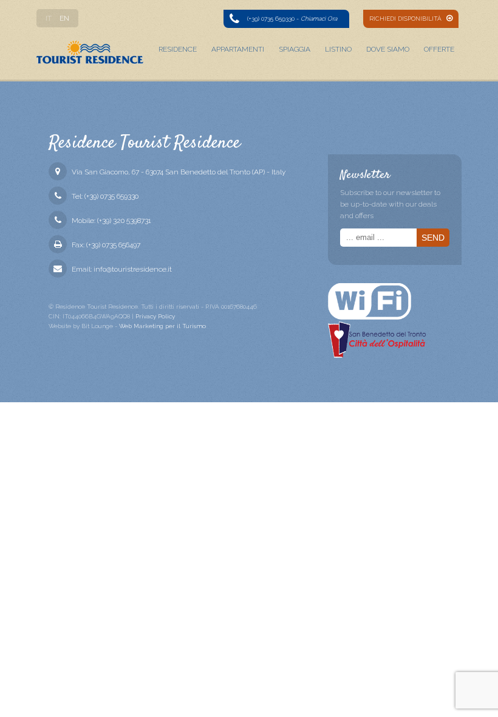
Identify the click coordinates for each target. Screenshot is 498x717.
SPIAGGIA (294, 49)
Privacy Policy (155, 316)
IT (49, 18)
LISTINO (338, 49)
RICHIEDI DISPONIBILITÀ (406, 18)
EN (64, 18)
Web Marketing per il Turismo (162, 326)
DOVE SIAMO (387, 49)
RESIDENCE (178, 49)
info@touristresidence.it (133, 269)
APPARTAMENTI (237, 49)
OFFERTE (439, 49)
